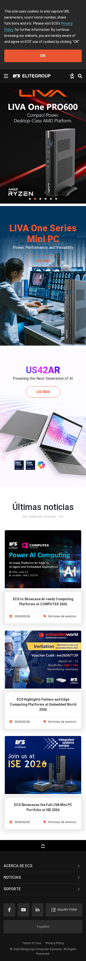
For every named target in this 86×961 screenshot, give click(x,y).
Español (43, 927)
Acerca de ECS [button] (18, 866)
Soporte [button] (12, 889)
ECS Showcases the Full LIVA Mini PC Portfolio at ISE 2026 (43, 807)
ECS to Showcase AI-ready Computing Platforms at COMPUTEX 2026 (43, 601)
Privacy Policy (55, 943)
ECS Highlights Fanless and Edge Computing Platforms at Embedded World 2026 (43, 704)
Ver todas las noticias (43, 516)
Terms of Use (31, 943)
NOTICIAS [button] (12, 877)
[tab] (43, 866)
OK (43, 55)
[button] (30, 199)
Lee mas (43, 261)
